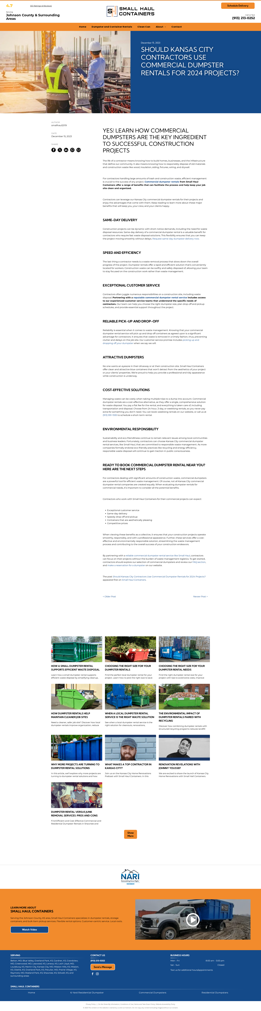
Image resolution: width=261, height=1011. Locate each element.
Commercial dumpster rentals (162, 181)
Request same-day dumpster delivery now (175, 238)
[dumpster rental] (184, 649)
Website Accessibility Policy (165, 1004)
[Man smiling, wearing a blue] (130, 748)
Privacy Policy (91, 1004)
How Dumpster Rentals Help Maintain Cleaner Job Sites (70, 715)
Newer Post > (200, 596)
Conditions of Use (126, 1004)
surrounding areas (19, 976)
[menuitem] (82, 27)
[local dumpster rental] (130, 649)
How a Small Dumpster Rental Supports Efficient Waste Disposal (75, 667)
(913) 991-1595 (110, 415)
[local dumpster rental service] (130, 697)
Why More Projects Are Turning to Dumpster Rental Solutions (75, 766)
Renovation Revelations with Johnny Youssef (179, 766)
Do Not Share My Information (108, 1004)
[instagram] (97, 974)
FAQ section (199, 562)
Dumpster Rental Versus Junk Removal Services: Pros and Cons (74, 813)
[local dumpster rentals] (76, 697)
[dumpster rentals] (184, 697)
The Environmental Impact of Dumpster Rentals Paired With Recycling (180, 717)
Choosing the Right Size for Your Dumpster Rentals (128, 667)
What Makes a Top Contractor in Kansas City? (128, 766)
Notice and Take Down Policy (144, 1004)
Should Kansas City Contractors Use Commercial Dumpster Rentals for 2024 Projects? (159, 576)
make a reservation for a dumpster (126, 565)
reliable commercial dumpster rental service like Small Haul (158, 555)
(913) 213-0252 (243, 18)
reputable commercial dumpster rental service (160, 297)
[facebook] (93, 974)
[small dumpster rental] (76, 649)
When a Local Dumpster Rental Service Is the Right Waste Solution (129, 715)
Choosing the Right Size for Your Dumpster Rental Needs (182, 667)
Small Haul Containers (134, 580)
